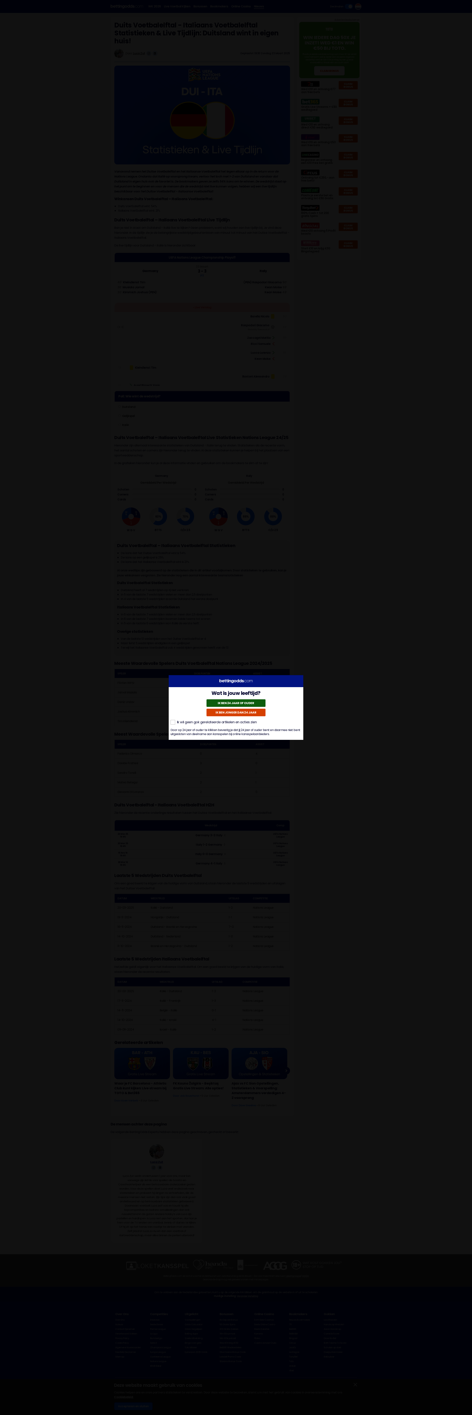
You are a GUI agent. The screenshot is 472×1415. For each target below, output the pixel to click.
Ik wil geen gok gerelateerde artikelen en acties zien (217, 722)
